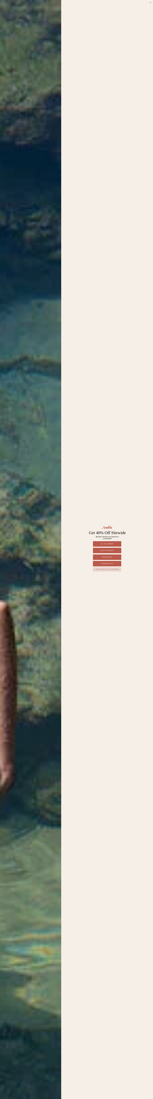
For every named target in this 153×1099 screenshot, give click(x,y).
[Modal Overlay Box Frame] (76, 549)
